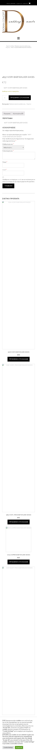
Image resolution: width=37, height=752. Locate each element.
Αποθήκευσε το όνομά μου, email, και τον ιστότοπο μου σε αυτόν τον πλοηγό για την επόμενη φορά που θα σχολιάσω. (18, 180)
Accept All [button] (19, 747)
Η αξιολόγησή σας (8, 151)
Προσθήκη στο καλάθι (19, 98)
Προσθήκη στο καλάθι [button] (18, 359)
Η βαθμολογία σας (8, 144)
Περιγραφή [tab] (7, 113)
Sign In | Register (11, 3)
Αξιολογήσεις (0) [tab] (18, 113)
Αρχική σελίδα (10, 46)
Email (4, 170)
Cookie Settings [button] (8, 747)
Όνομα (4, 162)
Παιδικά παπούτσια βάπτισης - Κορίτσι (18, 46)
